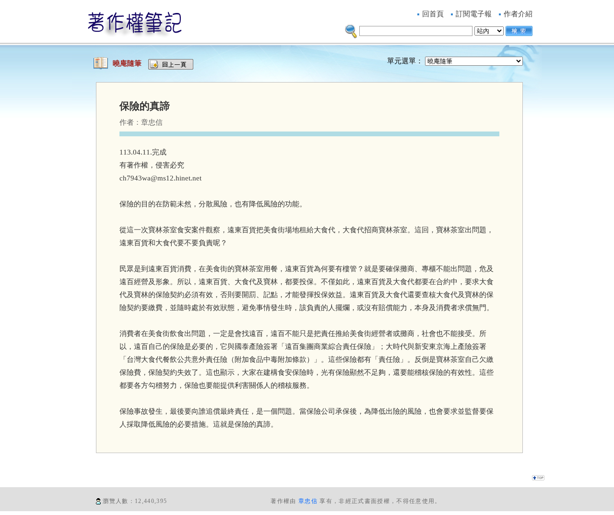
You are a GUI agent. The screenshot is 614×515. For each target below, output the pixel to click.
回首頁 (433, 14)
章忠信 (308, 501)
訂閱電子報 (474, 14)
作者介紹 (518, 14)
